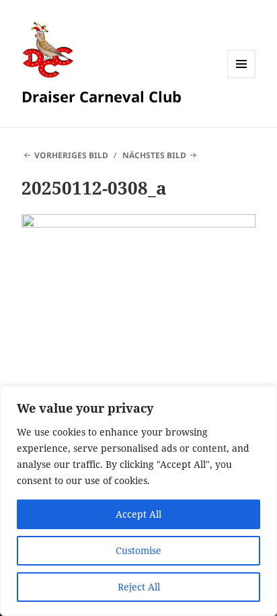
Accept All (138, 514)
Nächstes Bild (154, 155)
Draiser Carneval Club (102, 96)
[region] (138, 501)
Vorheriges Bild (71, 155)
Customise (138, 550)
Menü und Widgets (241, 77)
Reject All (139, 586)
